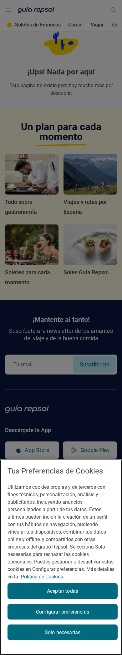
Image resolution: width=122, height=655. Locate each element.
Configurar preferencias (62, 612)
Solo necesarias (62, 632)
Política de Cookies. (42, 577)
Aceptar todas (62, 591)
